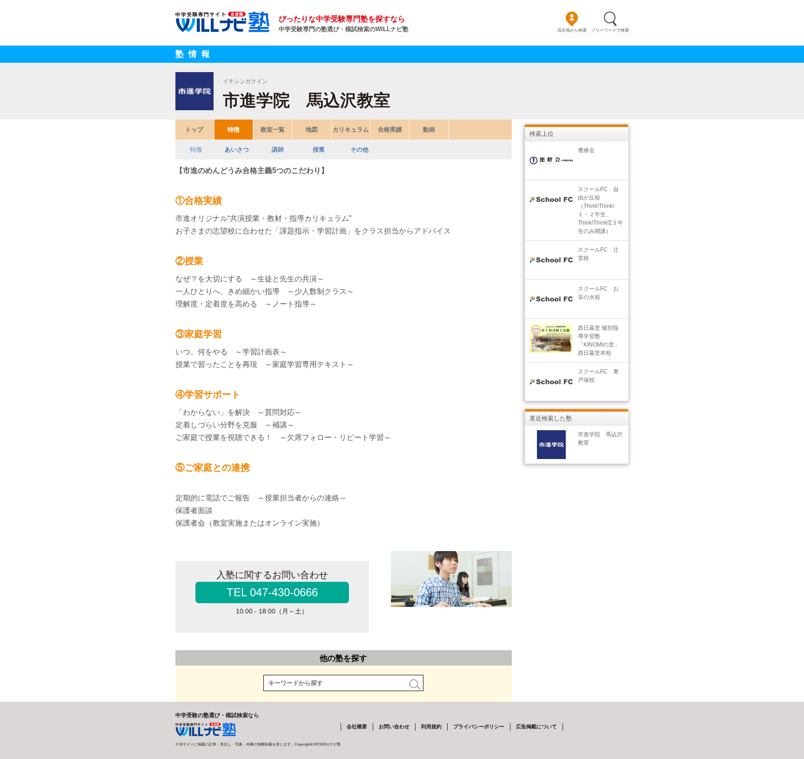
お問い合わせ (394, 726)
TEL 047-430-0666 (272, 592)
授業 (319, 149)
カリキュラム (351, 129)
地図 (312, 129)
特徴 (234, 129)
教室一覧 (273, 129)
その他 (359, 149)
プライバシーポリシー (478, 726)
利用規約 (431, 726)
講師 (278, 149)
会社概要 (357, 726)
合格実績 (390, 129)
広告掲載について (536, 726)
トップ (194, 129)
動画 (429, 129)
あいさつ (237, 149)
